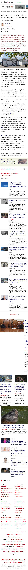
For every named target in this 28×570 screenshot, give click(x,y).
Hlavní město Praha (13, 221)
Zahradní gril (17, 544)
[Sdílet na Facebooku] (24, 169)
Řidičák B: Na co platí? (20, 523)
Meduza (12, 114)
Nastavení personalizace (18, 562)
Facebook (4, 559)
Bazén (12, 539)
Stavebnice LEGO (5, 549)
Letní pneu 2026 (19, 517)
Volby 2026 (3, 486)
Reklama (14, 559)
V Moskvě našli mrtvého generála (18, 200)
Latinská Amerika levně (6, 526)
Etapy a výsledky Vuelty (20, 488)
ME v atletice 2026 (5, 508)
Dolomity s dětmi (5, 528)
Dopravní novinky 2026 (20, 521)
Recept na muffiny (19, 504)
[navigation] (2, 2)
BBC (2, 127)
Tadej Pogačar (18, 492)
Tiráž (23, 559)
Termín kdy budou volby (6, 492)
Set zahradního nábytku (7, 544)
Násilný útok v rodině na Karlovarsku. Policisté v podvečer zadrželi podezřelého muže (17, 185)
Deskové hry (6, 551)
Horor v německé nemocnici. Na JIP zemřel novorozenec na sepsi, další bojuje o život (18, 280)
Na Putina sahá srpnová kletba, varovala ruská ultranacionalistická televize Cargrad (17, 298)
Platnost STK (18, 528)
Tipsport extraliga (5, 506)
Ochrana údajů (22, 561)
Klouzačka (19, 541)
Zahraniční (11, 303)
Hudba (10, 236)
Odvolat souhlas (7, 562)
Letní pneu (22, 549)
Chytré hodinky (19, 551)
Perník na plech (18, 512)
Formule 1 (3, 510)
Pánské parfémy (13, 554)
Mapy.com (13, 531)
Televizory (12, 551)
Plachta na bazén (19, 539)
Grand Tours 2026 (19, 496)
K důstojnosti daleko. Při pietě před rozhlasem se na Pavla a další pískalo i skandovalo (17, 215)
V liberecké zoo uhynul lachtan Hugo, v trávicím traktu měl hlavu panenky (12, 426)
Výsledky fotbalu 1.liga (6, 504)
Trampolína (7, 541)
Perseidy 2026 (9, 534)
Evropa (2, 164)
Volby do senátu (5, 494)
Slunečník (13, 541)
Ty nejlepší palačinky (20, 501)
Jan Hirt (16, 490)
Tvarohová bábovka (19, 508)
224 (15, 29)
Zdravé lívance (18, 506)
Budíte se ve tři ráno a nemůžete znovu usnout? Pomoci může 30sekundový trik (18, 249)
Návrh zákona (4, 135)
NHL (2, 512)
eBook (4, 28)
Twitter (9, 559)
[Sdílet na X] (26, 169)
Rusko (16, 173)
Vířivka (23, 544)
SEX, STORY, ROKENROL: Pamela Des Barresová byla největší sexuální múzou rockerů (17, 233)
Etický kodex (14, 561)
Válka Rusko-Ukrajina (6, 175)
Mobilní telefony (19, 546)
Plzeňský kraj (12, 268)
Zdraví (10, 252)
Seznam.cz (19, 2)
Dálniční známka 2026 (20, 519)
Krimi (10, 189)
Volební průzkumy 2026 (6, 488)
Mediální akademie (5, 561)
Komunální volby (5, 496)
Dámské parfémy (15, 549)
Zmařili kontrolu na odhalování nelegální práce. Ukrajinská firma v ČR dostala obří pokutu (18, 264)
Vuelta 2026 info (18, 486)
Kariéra (19, 559)
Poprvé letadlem (5, 519)
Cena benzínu (17, 534)
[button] (14, 60)
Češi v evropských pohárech (13, 536)
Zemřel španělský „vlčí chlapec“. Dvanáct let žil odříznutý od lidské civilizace (21, 387)
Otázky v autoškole (19, 526)
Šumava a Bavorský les (6, 521)
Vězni (12, 173)
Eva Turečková (8, 24)
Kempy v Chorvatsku (6, 517)
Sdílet (9, 28)
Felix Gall (17, 494)
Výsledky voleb (4, 490)
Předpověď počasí (21, 531)
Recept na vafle (18, 510)
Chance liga (4, 501)
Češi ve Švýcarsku (5, 523)
